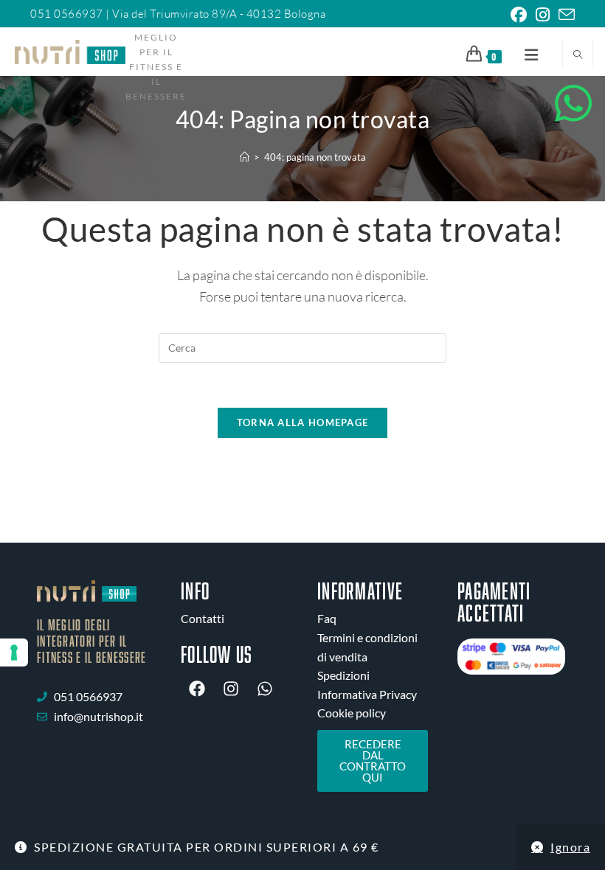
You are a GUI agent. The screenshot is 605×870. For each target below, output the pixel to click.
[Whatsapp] (265, 688)
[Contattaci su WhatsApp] (573, 103)
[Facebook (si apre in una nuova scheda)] (518, 15)
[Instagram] (231, 688)
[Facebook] (197, 688)
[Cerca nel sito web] (577, 55)
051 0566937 (68, 14)
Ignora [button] (570, 847)
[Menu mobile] (526, 54)
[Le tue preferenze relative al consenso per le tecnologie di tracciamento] (14, 652)
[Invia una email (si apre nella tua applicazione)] (564, 15)
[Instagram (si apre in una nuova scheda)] (542, 15)
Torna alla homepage (303, 422)
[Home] (244, 157)
